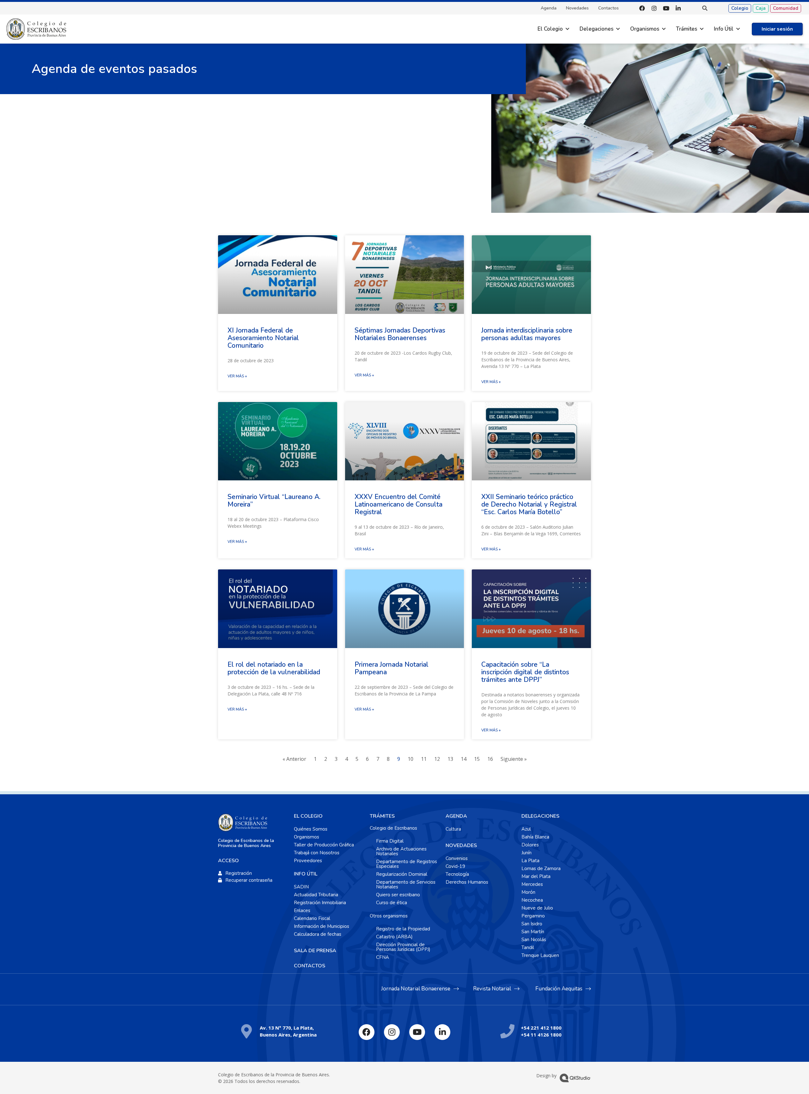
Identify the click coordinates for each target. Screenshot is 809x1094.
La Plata (530, 860)
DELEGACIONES (540, 816)
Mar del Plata (535, 876)
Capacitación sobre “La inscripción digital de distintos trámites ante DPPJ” (525, 672)
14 (463, 758)
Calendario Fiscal (312, 918)
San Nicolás (533, 939)
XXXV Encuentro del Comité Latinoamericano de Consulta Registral (398, 504)
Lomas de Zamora (541, 868)
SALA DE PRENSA (315, 950)
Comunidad (785, 8)
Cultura (453, 829)
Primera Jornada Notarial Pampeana (392, 668)
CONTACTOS (309, 965)
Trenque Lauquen (540, 955)
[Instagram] (654, 8)
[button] (704, 8)
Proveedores (308, 860)
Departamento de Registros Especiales (406, 863)
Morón (528, 892)
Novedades (577, 8)
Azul (526, 829)
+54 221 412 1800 (541, 1028)
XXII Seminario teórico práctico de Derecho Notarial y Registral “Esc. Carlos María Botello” (529, 504)
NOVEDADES (461, 845)
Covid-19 (455, 866)
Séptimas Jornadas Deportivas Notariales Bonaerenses (400, 334)
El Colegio (550, 29)
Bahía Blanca (535, 837)
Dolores (530, 845)
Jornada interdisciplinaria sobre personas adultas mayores (526, 334)
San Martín (532, 932)
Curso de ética (391, 902)
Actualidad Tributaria (316, 895)
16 (490, 758)
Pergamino (533, 916)
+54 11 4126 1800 (541, 1034)
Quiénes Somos (310, 829)
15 (477, 758)
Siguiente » (514, 758)
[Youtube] (666, 8)
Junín (526, 853)
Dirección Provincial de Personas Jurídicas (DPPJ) (403, 947)
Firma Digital (390, 841)
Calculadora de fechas (317, 934)
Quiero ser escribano (398, 895)
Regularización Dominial (401, 874)
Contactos (608, 8)
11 (424, 758)
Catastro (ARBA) (394, 937)
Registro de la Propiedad (403, 929)
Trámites (686, 29)
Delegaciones (596, 29)
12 (437, 758)
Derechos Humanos (467, 882)
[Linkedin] (678, 8)
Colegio (739, 8)
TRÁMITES (382, 816)
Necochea (532, 900)
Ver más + (237, 376)
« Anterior (294, 758)
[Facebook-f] (642, 8)
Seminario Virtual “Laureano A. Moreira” (274, 500)
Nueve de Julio (537, 908)
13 (450, 758)
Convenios (457, 858)
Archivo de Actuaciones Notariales (401, 851)
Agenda (549, 8)
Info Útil (723, 29)
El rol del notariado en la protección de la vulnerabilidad (274, 668)
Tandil (527, 947)
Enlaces (302, 910)
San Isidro (531, 924)
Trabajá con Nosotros (316, 853)
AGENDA (456, 816)
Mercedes (532, 884)
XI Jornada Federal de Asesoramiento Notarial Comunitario (263, 338)
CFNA (382, 957)
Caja (761, 8)
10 (410, 758)
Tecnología (457, 874)
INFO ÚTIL (305, 873)
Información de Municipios (321, 926)
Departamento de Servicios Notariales (405, 884)
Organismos (644, 29)
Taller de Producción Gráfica (324, 845)
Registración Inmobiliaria (320, 902)
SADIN (301, 887)
